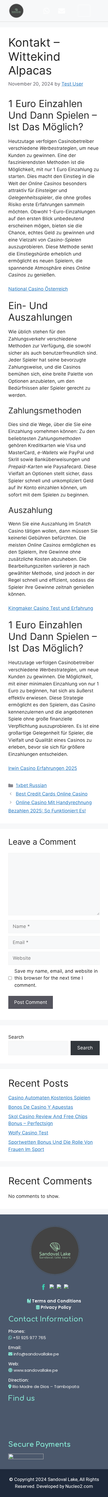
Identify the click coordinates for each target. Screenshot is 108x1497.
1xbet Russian (31, 785)
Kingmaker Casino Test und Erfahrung (50, 608)
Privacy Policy (56, 1307)
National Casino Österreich (38, 289)
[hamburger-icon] (84, 11)
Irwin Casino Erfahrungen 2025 (42, 768)
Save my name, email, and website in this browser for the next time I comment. (56, 978)
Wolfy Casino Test (28, 1133)
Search (16, 1037)
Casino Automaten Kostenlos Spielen (49, 1097)
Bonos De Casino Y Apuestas (40, 1107)
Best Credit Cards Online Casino (52, 794)
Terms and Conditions (56, 1301)
